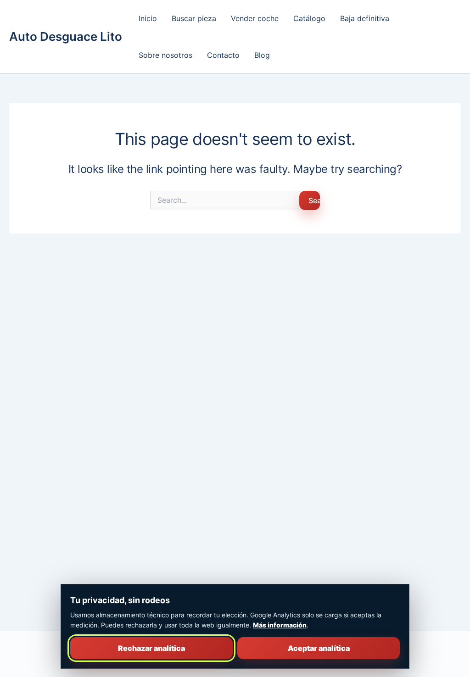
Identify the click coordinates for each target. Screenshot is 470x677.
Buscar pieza (194, 18)
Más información (280, 625)
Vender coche (255, 18)
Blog (262, 55)
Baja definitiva (364, 18)
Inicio (148, 18)
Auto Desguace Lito (65, 36)
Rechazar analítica (151, 648)
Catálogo (309, 18)
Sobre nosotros (165, 55)
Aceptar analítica (319, 648)
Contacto (223, 55)
